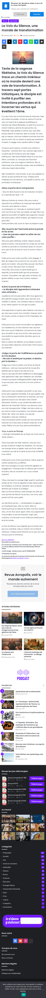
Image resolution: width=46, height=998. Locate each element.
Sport (5, 892)
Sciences (6, 878)
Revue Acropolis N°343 (17, 801)
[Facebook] (4, 41)
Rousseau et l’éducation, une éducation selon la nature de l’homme (27, 735)
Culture (5, 900)
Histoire (5, 871)
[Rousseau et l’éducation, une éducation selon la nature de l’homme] (8, 736)
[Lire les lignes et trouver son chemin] (34, 619)
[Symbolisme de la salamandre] (8, 694)
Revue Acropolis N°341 (17, 795)
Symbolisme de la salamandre (28, 691)
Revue (5, 21)
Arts (4, 860)
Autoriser (39, 13)
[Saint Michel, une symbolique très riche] (8, 757)
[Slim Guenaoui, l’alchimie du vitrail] (8, 827)
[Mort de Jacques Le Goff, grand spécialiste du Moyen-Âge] (23, 836)
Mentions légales (8, 970)
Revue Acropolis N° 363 (17, 778)
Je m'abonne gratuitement (23, 594)
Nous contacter (7, 958)
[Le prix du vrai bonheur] (8, 819)
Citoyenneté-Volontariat (11, 889)
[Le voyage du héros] (37, 827)
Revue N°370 (13, 783)
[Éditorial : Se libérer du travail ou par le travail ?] (8, 836)
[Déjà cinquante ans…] (37, 836)
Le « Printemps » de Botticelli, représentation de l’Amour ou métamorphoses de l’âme (28, 703)
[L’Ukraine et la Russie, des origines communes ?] (23, 827)
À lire (5, 896)
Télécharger (37, 778)
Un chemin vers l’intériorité (8, 653)
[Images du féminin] (37, 819)
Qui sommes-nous (8, 954)
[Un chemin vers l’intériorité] (12, 644)
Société (5, 856)
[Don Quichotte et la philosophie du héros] (8, 715)
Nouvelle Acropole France (19, 558)
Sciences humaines (10, 864)
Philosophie (7, 853)
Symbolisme (7, 907)
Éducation (6, 882)
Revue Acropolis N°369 (17, 789)
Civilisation (7, 903)
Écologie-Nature (9, 885)
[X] (9, 41)
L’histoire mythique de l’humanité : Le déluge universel (33, 654)
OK (24, 995)
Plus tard (27, 13)
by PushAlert (6, 15)
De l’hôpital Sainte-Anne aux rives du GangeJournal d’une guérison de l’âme (12, 629)
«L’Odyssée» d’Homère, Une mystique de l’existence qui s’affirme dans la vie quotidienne (29, 724)
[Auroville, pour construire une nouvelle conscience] (23, 819)
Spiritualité (14, 21)
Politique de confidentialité (11, 973)
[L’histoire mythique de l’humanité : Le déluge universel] (34, 644)
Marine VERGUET (8, 540)
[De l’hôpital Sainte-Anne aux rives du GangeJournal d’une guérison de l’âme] (12, 618)
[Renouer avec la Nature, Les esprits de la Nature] (8, 747)
